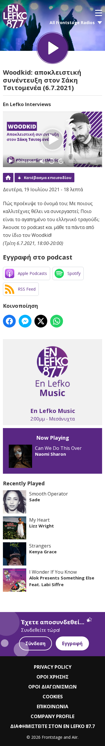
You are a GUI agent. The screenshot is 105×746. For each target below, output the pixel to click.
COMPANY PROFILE (52, 716)
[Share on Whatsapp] (56, 321)
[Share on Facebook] (9, 321)
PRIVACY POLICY (52, 667)
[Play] (10, 161)
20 (51, 161)
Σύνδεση (35, 643)
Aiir (75, 737)
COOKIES (53, 696)
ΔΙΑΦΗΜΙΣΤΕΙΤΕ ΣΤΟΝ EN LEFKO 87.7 (52, 726)
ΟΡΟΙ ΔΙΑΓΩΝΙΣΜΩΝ (52, 687)
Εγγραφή (72, 643)
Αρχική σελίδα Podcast (8, 177)
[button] (52, 139)
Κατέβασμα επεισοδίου (47, 177)
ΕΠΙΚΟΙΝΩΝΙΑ (52, 706)
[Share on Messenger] (25, 321)
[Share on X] (40, 321)
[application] (52, 139)
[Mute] (42, 161)
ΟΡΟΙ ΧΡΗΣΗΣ (52, 677)
